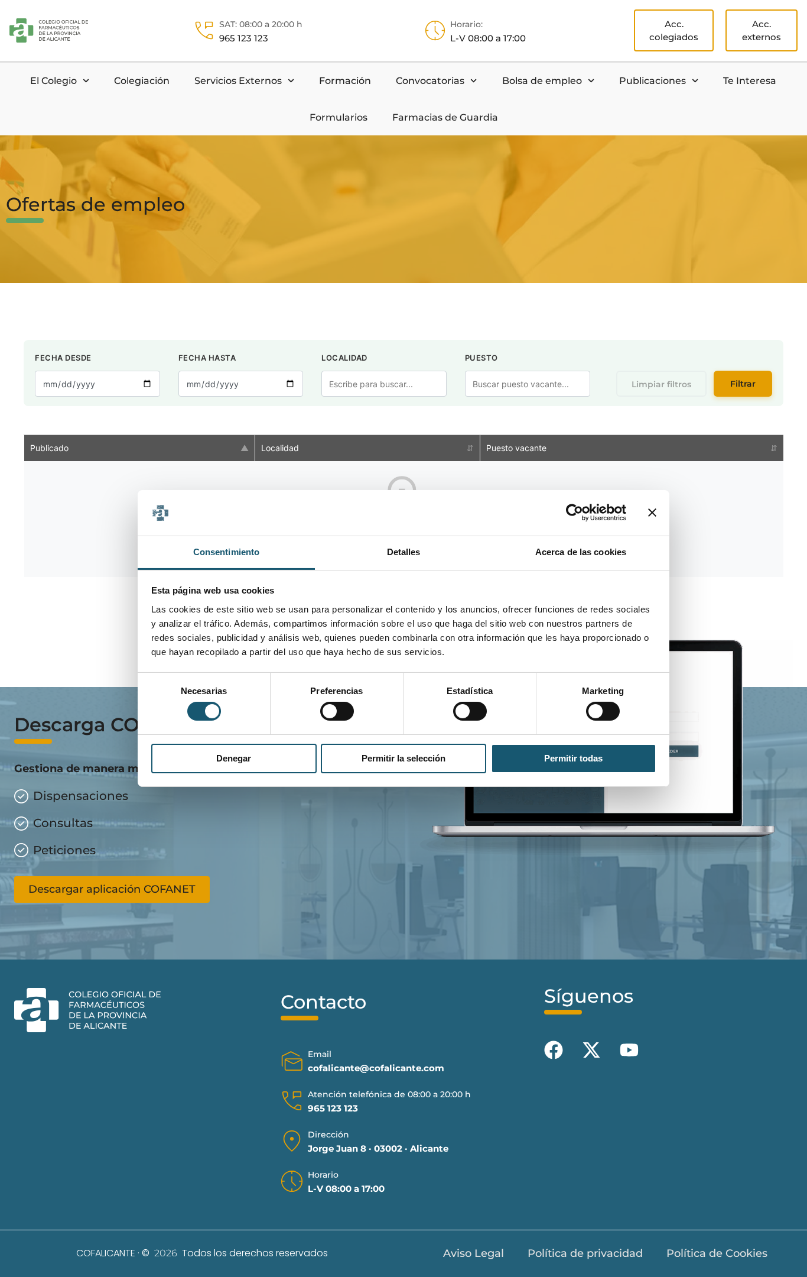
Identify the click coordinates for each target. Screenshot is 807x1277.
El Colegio (53, 80)
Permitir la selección (403, 758)
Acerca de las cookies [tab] (580, 552)
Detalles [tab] (404, 552)
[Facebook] (553, 1050)
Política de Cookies (716, 1253)
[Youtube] (629, 1050)
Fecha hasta (207, 357)
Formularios (338, 117)
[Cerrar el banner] (652, 512)
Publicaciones (652, 80)
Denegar (233, 758)
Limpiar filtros (661, 384)
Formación (345, 80)
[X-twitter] (591, 1050)
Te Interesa (749, 80)
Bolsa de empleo (542, 80)
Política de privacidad (585, 1253)
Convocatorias (430, 80)
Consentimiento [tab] (226, 552)
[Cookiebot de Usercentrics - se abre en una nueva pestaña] (574, 512)
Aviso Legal (473, 1253)
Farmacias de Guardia (445, 117)
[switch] (337, 711)
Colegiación (142, 80)
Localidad (344, 357)
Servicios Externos (238, 80)
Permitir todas (573, 758)
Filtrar (743, 383)
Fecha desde (63, 357)
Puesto (481, 357)
